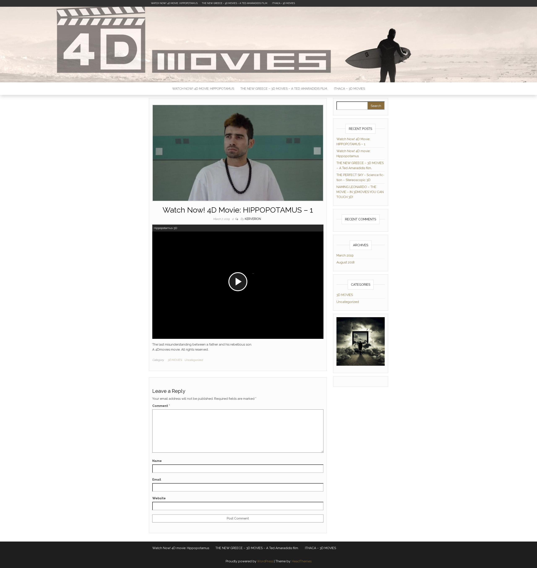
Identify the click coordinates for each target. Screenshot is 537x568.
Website (159, 498)
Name (157, 461)
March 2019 (344, 255)
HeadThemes (302, 561)
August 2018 (345, 262)
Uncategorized (193, 360)
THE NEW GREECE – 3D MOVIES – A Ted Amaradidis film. (235, 3)
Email (156, 479)
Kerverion (253, 219)
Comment (161, 406)
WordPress (265, 561)
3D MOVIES (175, 360)
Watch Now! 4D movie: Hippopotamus (174, 3)
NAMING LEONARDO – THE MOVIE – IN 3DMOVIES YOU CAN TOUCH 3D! (360, 192)
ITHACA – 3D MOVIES (283, 3)
